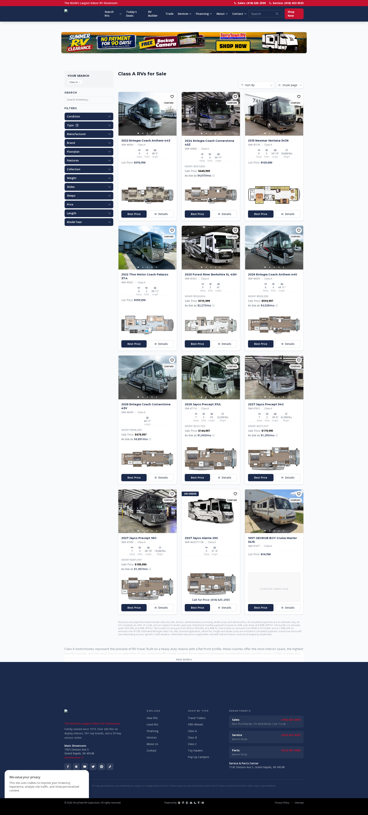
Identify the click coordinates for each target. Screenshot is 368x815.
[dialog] (47, 790)
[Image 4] (152, 133)
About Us (152, 744)
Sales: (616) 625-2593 (252, 3)
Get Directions (72, 757)
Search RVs (109, 13)
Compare (169, 103)
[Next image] (173, 114)
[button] (147, 195)
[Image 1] (138, 133)
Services (183, 13)
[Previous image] (121, 114)
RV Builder (153, 13)
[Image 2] (142, 133)
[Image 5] (156, 133)
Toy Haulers (195, 750)
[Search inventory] (277, 13)
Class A (73, 82)
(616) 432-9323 (291, 735)
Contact (237, 13)
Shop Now (291, 13)
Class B (192, 737)
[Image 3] (147, 133)
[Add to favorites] (172, 97)
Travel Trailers (196, 718)
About (220, 13)
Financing (202, 13)
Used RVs (152, 724)
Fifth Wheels (195, 724)
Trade (169, 13)
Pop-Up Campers (198, 757)
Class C (192, 744)
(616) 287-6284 (291, 750)
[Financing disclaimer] (213, 175)
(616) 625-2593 (291, 719)
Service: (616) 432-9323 (288, 3)
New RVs (152, 718)
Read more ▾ (184, 659)
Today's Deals (131, 13)
